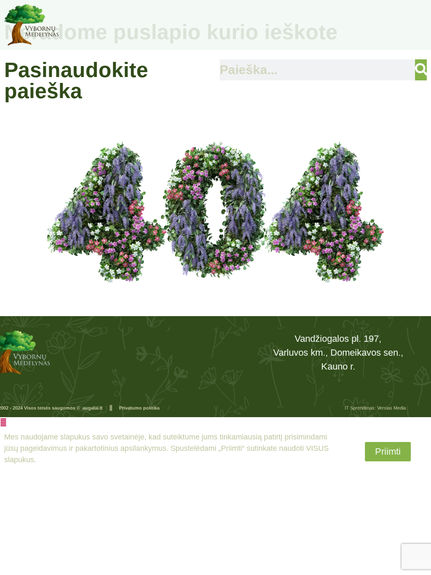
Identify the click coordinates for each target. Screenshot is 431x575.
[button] (3, 422)
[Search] (421, 69)
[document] (215, 446)
